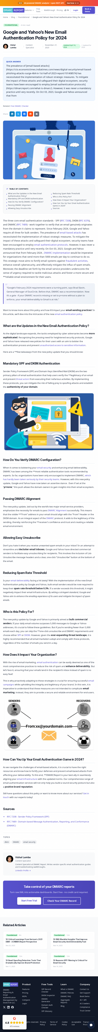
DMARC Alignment (57, 510)
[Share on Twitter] (18, 114)
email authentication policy (68, 314)
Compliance (85, 1007)
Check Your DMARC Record (61, 900)
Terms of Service (53, 1023)
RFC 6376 (84, 220)
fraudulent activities (77, 260)
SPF (19, 635)
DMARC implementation (57, 252)
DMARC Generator (45, 1000)
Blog (13, 17)
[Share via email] (36, 114)
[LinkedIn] (8, 1007)
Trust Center (85, 1010)
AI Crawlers (85, 1003)
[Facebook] (12, 1007)
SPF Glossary (46, 1011)
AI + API (83, 1000)
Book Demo (84, 996)
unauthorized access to (52, 345)
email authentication (47, 662)
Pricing (60, 10)
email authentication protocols (51, 244)
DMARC (50, 518)
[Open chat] (91, 1025)
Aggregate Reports (65, 1001)
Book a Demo (88, 10)
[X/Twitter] (4, 1007)
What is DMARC (67, 989)
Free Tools (38, 10)
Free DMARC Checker (20, 106)
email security (44, 467)
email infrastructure (27, 778)
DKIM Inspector (48, 995)
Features (28, 10)
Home (5, 17)
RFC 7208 (65, 220)
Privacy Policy (43, 1023)
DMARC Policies (67, 993)
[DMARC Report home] (13, 10)
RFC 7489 (22, 224)
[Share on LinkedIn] (12, 114)
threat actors (22, 379)
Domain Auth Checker (47, 1006)
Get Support (85, 993)
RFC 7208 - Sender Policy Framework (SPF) (28, 816)
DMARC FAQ (66, 996)
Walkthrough (49, 10)
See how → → (73, 3)
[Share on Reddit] (30, 114)
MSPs (24, 996)
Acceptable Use (76, 1023)
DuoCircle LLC (9, 1002)
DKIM (27, 635)
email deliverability (20, 580)
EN (68, 10)
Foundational (23, 17)
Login (75, 10)
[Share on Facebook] (24, 114)
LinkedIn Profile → (23, 870)
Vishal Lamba (13, 46)
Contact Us (84, 989)
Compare (26, 1000)
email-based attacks (71, 232)
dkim (7, 842)
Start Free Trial (29, 900)
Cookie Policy (65, 1023)
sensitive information (75, 345)
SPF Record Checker (46, 990)
